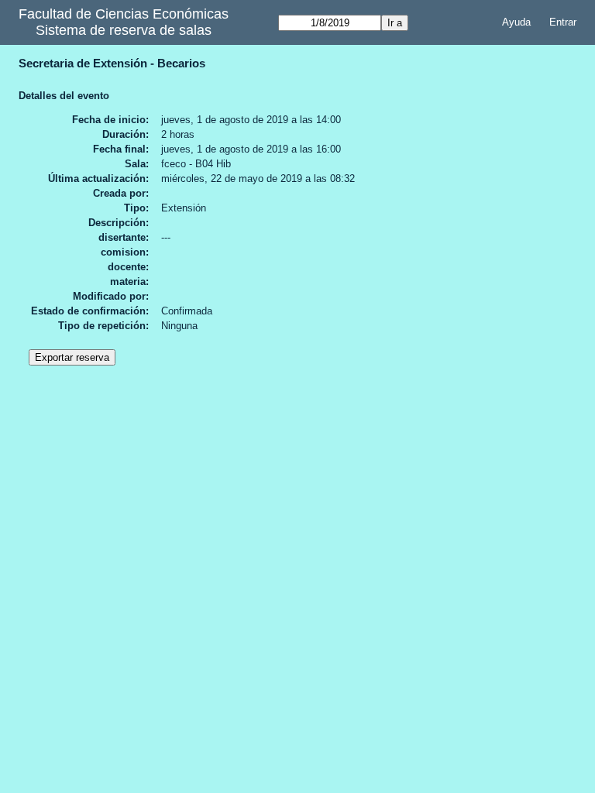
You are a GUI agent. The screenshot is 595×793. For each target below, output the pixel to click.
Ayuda (516, 22)
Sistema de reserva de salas (124, 30)
